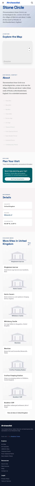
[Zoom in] (29, 48)
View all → (29, 243)
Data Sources (5, 466)
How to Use (4, 464)
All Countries (5, 446)
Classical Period (5, 451)
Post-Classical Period (7, 453)
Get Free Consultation (17, 179)
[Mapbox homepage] (7, 61)
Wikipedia (7, 215)
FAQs (2, 468)
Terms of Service (6, 481)
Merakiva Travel (15, 436)
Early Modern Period (7, 456)
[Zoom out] (29, 50)
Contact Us (4, 471)
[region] (17, 52)
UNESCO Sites (5, 449)
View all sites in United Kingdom (17, 413)
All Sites (3, 444)
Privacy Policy (5, 478)
